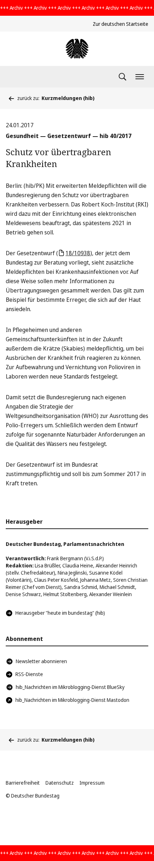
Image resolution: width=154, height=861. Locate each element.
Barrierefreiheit (23, 782)
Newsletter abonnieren (41, 661)
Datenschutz (59, 782)
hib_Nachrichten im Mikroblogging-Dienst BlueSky (70, 687)
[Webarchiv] (77, 49)
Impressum (92, 782)
